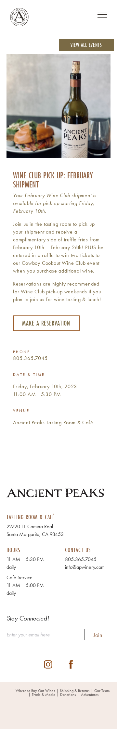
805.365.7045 (30, 358)
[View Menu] (102, 14)
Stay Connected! (27, 618)
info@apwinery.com (85, 567)
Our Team (102, 690)
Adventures (89, 694)
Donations (68, 694)
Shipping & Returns (74, 690)
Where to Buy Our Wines (35, 690)
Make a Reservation (46, 323)
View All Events (86, 44)
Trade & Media (43, 694)
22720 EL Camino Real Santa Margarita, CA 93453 (35, 530)
